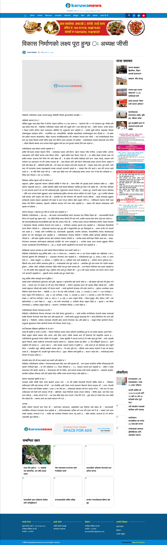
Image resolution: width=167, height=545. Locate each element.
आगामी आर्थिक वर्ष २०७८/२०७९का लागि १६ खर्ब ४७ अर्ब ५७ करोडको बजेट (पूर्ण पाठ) (136, 396)
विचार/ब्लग (48, 16)
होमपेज (32, 16)
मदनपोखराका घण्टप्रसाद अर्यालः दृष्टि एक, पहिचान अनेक (136, 115)
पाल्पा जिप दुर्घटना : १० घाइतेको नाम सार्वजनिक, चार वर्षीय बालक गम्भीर (35, 471)
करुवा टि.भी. (104, 16)
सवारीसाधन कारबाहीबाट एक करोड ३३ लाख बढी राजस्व (136, 421)
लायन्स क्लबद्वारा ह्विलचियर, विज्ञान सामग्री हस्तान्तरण (134, 70)
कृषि (88, 16)
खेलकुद (75, 16)
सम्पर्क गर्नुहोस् (120, 534)
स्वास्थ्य (95, 16)
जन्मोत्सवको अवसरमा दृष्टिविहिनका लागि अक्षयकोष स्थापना (135, 432)
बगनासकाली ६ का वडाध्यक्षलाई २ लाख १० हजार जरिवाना (135, 382)
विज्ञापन (118, 530)
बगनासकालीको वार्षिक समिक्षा (65, 500)
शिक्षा (82, 16)
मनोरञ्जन (67, 16)
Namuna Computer (138, 542)
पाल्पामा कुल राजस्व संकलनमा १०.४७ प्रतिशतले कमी (135, 93)
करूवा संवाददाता (32, 52)
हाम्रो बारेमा (119, 526)
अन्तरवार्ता (58, 16)
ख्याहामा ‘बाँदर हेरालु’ (135, 79)
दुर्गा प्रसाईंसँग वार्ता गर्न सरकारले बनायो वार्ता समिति (136, 126)
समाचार (39, 16)
